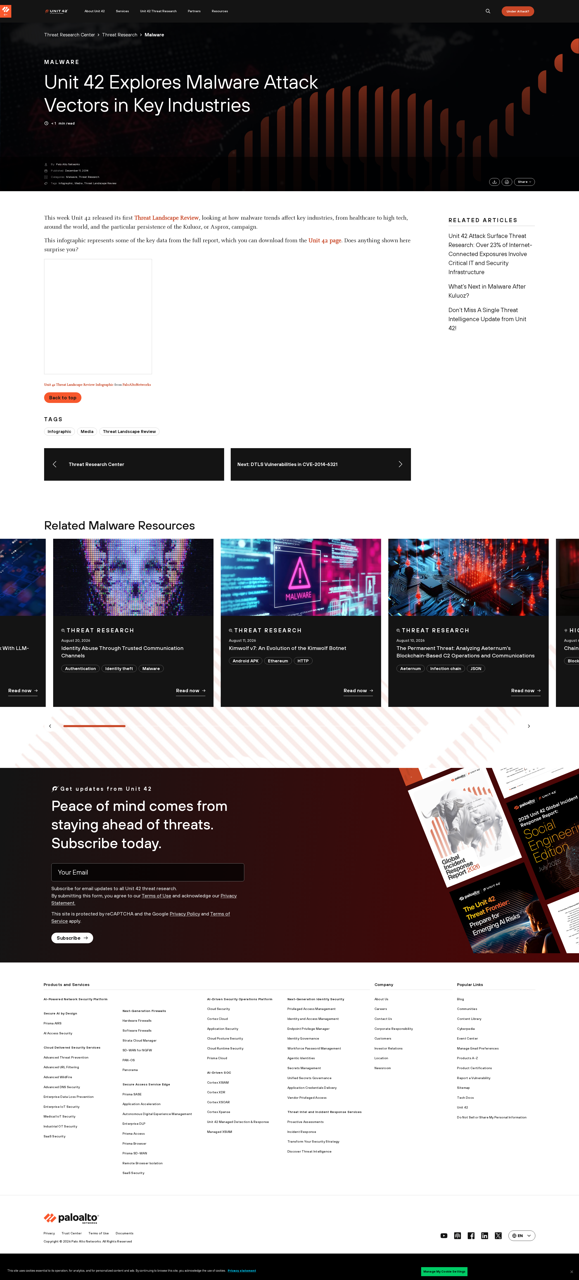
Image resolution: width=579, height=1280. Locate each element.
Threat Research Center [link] (69, 34)
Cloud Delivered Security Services (72, 1047)
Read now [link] (19, 690)
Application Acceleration (142, 1104)
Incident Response (301, 1132)
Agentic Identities (301, 1058)
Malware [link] (154, 34)
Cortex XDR (216, 1092)
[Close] (572, 1272)
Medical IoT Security (59, 1116)
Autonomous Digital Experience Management (157, 1114)
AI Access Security (58, 1033)
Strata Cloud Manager (140, 1040)
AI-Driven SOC (219, 1072)
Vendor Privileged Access (307, 1097)
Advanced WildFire (58, 1077)
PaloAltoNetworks (137, 385)
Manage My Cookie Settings (444, 1271)
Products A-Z (467, 1058)
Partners (194, 11)
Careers (381, 1009)
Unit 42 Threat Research (158, 11)
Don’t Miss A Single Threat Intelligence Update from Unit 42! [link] (487, 319)
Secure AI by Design (60, 1013)
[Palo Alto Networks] (59, 11)
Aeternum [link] (410, 668)
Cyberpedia (466, 1029)
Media (79, 183)
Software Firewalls (137, 1030)
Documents (125, 1233)
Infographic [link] (59, 431)
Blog (460, 999)
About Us (382, 999)
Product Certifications (474, 1068)
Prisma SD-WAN (135, 1153)
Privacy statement (242, 1270)
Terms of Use (156, 895)
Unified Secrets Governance (309, 1078)
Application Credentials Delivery (312, 1087)
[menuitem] (62, 11)
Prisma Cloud (217, 1058)
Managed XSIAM (219, 1132)
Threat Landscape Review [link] (129, 431)
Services (122, 11)
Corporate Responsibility (394, 1029)
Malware (71, 177)
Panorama (130, 1070)
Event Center (467, 1038)
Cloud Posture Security (225, 1038)
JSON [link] (476, 668)
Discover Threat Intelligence (309, 1151)
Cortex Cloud (217, 1019)
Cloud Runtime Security (225, 1048)
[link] (62, 63)
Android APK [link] (246, 660)
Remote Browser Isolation (143, 1163)
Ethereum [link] (278, 660)
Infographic (66, 183)
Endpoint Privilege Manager (308, 1029)
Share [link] (523, 182)
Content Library (469, 1019)
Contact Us (383, 1019)
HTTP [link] (303, 660)
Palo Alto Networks (68, 164)
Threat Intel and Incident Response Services (324, 1112)
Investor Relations (389, 1048)
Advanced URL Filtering (61, 1067)
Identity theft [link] (119, 668)
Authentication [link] (80, 668)
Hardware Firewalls (137, 1020)
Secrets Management (304, 1068)
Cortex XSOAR (218, 1102)
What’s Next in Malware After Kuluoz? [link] (487, 291)
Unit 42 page (324, 241)
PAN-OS (129, 1060)
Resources (220, 11)
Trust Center (72, 1233)
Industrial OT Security (60, 1126)
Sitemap (463, 1087)
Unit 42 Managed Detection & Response (238, 1122)
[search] (488, 11)
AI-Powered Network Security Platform (76, 999)
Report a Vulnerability (473, 1078)
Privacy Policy (185, 913)
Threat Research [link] (120, 34)
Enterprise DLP (134, 1123)
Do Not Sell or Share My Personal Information (492, 1117)
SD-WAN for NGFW (137, 1050)
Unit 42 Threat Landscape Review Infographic (79, 385)
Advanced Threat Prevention (66, 1057)
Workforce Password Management (314, 1048)
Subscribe (69, 938)
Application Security (222, 1029)
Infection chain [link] (445, 668)
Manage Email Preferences (478, 1048)
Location (381, 1058)
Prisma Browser (134, 1143)
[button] (524, 182)
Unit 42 (462, 1107)
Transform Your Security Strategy (313, 1141)
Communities (467, 1009)
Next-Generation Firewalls (144, 1011)
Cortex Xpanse (218, 1112)
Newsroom (383, 1068)
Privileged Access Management (311, 1009)
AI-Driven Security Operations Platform (239, 999)
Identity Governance (303, 1038)
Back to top (62, 397)
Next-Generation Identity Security (315, 999)
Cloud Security (218, 1009)
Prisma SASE (132, 1094)
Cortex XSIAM (218, 1082)
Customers (383, 1038)
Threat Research (89, 177)
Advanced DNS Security (62, 1087)
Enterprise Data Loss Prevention (69, 1097)
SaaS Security (54, 1136)
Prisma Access (134, 1133)
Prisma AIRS (53, 1023)
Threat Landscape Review (100, 183)
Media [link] (87, 431)
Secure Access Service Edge (146, 1084)
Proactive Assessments (305, 1122)
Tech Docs (465, 1097)
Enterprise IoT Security (61, 1106)
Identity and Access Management (313, 1019)
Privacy (49, 1233)
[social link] (444, 1235)
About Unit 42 (95, 11)
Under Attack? (518, 11)
